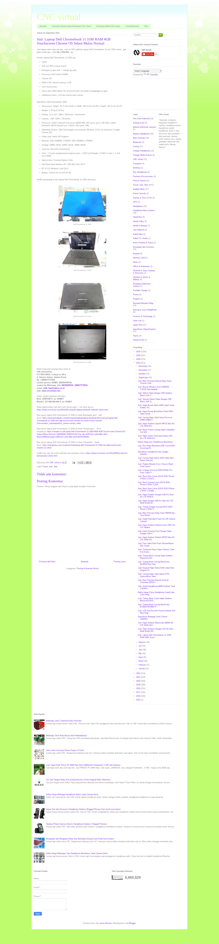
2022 (138, 673)
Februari (142, 665)
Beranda (42, 26)
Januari (142, 668)
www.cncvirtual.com (51, 391)
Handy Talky (138, 221)
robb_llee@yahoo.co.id (54, 388)
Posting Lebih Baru (47, 561)
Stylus (136, 336)
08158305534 (67, 385)
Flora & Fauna (139, 180)
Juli (140, 646)
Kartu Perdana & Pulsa (143, 243)
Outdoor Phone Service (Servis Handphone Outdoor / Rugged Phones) (76, 824)
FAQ (146, 26)
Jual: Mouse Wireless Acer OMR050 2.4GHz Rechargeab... (153, 388)
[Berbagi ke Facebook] (87, 462)
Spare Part (137, 325)
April (141, 657)
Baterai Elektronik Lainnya (144, 127)
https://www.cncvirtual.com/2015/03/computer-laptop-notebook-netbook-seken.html (72, 410)
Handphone (138, 206)
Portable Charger (140, 290)
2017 (138, 692)
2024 (138, 359)
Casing (136, 146)
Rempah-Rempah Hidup (143, 303)
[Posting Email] (73, 462)
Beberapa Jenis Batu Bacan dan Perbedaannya (66, 735)
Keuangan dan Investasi (143, 247)
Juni (141, 649)
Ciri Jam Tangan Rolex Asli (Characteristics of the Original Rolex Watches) (78, 780)
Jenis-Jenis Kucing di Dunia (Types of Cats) (65, 750)
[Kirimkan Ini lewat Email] (78, 462)
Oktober (142, 374)
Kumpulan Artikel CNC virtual (108, 26)
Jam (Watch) (138, 230)
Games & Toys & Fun (142, 198)
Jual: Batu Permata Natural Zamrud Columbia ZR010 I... (153, 581)
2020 (138, 681)
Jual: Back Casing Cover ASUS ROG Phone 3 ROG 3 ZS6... (154, 483)
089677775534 (81, 385)
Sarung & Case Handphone (144, 310)
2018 (138, 688)
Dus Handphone (140, 172)
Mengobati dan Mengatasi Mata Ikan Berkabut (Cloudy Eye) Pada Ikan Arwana (80, 839)
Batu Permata (139, 138)
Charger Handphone (141, 151)
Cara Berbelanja (132, 26)
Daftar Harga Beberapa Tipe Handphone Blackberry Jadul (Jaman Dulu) (76, 853)
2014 (138, 700)
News (135, 262)
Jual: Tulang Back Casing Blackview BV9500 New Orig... (153, 563)
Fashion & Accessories (143, 176)
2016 (138, 696)
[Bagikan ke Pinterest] (90, 462)
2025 (138, 355)
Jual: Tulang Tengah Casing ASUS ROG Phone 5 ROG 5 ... (155, 508)
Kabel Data (138, 234)
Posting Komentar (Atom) (88, 568)
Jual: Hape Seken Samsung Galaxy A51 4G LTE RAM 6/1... (155, 437)
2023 (138, 363)
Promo (136, 294)
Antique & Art (139, 123)
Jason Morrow (105, 923)
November (143, 370)
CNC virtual (59, 17)
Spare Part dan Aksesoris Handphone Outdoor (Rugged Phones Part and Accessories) (83, 809)
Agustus (142, 642)
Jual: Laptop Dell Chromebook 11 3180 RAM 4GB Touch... (154, 636)
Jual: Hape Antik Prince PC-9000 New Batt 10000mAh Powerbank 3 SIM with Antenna (83, 765)
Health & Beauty (140, 226)
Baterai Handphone (141, 134)
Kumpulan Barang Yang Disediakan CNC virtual (71, 26)
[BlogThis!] (81, 462)
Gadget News (139, 189)
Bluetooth (137, 142)
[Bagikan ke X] (84, 462)
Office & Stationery (141, 266)
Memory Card (139, 258)
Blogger (132, 923)
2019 (138, 685)
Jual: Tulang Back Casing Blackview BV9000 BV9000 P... (153, 605)
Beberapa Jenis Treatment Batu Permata (63, 721)
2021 (138, 677)
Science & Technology (142, 316)
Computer (137, 163)
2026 (138, 351)
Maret (141, 661)
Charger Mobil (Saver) (142, 155)
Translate (154, 75)
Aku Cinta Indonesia (141, 118)
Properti (136, 299)
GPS (135, 202)
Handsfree (137, 217)
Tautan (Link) (138, 340)
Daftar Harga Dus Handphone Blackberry (155, 442)
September (144, 377)
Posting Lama (120, 561)
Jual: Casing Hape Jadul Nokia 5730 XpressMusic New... (153, 575)
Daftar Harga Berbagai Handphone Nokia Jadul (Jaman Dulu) (72, 794)
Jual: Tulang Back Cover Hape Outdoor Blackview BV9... (155, 599)
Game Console (139, 193)
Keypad (136, 253)
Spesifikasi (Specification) (144, 329)
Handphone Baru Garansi (144, 210)
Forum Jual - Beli (50, 466)
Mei (140, 653)
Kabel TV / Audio (140, 238)
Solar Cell (137, 321)
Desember (143, 366)
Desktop (136, 168)
